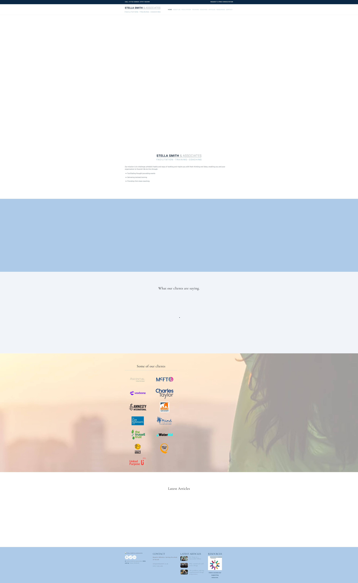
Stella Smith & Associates (134, 561)
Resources (220, 9)
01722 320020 (134, 2)
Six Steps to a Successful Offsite (195, 558)
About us (176, 9)
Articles (212, 9)
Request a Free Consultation (222, 2)
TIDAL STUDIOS (134, 563)
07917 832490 (145, 2)
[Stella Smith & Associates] (142, 8)
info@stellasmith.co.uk (160, 564)
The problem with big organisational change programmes (196, 572)
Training (195, 9)
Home (170, 9)
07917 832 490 (158, 566)
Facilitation (186, 9)
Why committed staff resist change (196, 564)
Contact (229, 9)
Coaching (203, 9)
